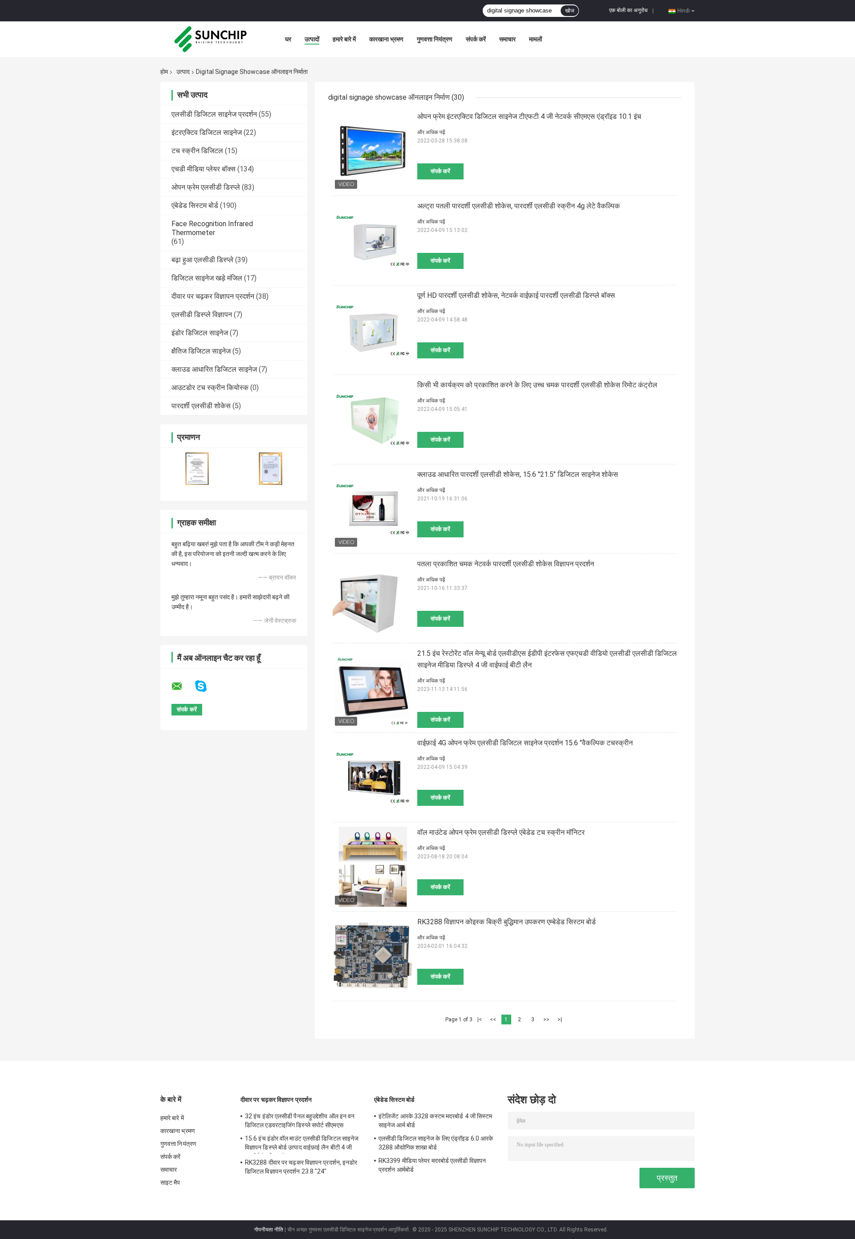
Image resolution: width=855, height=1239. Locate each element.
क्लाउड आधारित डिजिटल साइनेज (214, 369)
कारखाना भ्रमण (386, 39)
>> (546, 1019)
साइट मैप (170, 1182)
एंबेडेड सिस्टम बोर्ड (194, 205)
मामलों (535, 39)
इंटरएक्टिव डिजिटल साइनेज (206, 132)
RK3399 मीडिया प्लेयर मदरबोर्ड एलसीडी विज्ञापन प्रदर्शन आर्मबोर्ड (432, 1165)
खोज (569, 11)
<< (493, 1019)
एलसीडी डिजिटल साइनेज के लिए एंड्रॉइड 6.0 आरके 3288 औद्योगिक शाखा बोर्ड (436, 1143)
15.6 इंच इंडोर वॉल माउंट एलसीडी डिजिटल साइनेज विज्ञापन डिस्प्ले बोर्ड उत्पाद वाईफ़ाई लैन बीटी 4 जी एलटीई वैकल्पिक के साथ (301, 1144)
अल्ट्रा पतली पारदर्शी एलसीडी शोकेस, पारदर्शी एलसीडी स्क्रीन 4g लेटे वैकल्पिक (518, 206)
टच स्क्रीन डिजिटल (197, 150)
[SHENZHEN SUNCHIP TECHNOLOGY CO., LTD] (209, 39)
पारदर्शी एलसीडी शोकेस (201, 406)
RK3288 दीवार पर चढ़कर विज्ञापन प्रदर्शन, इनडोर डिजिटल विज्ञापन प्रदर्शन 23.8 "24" (301, 1167)
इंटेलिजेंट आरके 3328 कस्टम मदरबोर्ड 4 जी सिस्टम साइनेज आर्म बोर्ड (435, 1121)
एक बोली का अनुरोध (628, 10)
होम (164, 71)
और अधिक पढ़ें (431, 132)
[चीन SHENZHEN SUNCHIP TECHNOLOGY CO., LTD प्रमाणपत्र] (197, 468)
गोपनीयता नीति (268, 1230)
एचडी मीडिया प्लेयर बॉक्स (203, 169)
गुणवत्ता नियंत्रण (434, 39)
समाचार (507, 39)
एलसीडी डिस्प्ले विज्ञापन (201, 314)
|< (479, 1019)
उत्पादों (312, 39)
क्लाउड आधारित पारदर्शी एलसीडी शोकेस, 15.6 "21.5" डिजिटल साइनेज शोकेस (517, 474)
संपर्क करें (476, 39)
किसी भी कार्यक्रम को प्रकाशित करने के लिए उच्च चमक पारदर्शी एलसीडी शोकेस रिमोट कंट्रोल (537, 385)
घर (288, 39)
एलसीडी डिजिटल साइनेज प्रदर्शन (214, 114)
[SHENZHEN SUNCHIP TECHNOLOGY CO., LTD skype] (206, 686)
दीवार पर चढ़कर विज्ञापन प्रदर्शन (212, 296)
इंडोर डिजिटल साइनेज (199, 333)
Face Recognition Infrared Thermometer (212, 228)
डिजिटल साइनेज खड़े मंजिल (206, 278)
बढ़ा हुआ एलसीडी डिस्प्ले (202, 260)
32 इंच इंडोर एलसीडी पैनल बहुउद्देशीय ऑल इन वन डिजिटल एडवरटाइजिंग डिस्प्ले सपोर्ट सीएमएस (299, 1121)
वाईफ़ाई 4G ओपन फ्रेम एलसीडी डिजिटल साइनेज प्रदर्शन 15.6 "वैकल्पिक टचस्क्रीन (525, 743)
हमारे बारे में (344, 39)
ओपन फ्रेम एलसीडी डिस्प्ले (205, 187)
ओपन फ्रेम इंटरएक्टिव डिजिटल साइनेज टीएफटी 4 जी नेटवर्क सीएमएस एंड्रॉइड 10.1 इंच (529, 116)
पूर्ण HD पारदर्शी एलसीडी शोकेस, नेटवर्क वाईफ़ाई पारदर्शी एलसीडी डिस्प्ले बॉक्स (516, 295)
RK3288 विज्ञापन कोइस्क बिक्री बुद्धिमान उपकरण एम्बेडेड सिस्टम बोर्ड (506, 922)
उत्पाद (183, 71)
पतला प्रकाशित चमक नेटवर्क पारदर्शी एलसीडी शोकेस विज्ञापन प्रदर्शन (505, 564)
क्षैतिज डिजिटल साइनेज (201, 351)
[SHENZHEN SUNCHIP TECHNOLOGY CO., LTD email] (182, 686)
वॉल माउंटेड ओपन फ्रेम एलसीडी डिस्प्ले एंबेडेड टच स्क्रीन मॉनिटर (501, 832)
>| (560, 1019)
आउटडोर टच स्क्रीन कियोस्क (209, 387)
